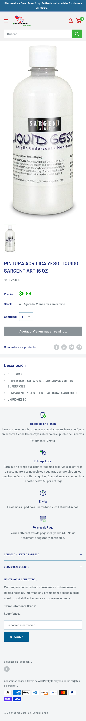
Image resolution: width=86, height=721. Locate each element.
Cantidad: (10, 316)
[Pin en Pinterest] (64, 347)
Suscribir (16, 637)
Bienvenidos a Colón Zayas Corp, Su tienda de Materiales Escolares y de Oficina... (43, 6)
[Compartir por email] (79, 347)
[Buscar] (77, 34)
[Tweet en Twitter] (71, 347)
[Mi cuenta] (71, 20)
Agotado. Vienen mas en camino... (43, 331)
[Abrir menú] (6, 20)
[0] (78, 20)
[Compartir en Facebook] (56, 347)
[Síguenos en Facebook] (7, 669)
